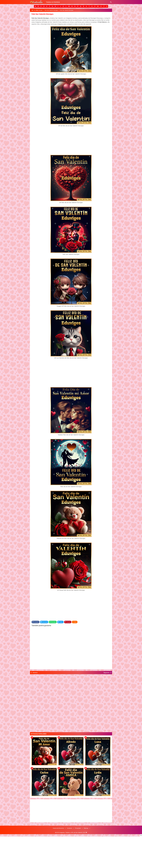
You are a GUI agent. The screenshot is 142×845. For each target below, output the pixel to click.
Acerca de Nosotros (58, 828)
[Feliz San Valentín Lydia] (97, 782)
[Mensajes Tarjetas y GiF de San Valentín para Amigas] (71, 782)
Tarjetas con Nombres (53, 2)
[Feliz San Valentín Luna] (97, 751)
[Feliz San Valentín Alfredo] (71, 751)
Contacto (69, 828)
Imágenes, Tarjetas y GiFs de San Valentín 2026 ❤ (73, 832)
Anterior (35, 672)
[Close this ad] (141, 835)
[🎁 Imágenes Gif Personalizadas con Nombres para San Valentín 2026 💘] (44, 751)
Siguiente (106, 672)
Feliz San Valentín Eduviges (42, 14)
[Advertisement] (71, 139)
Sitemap (86, 828)
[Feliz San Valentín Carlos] (44, 782)
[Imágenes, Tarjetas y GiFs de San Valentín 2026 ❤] (36, 2)
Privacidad (78, 828)
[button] (35, 6)
